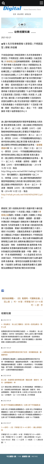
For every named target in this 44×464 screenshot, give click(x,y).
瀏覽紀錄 (28, 14)
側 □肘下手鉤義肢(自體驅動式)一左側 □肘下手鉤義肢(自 (20, 405)
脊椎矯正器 (11, 61)
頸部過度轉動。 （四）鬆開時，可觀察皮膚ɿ (21, 298)
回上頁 (7, 301)
